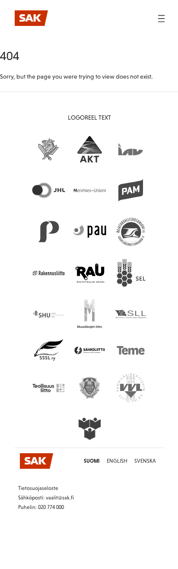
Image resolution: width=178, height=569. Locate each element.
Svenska (145, 461)
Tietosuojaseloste (38, 488)
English (117, 461)
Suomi (92, 461)
